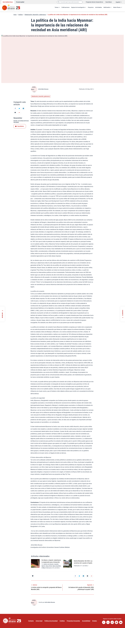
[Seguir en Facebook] (103, 622)
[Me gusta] (32, 576)
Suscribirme (20, 126)
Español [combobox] (118, 2)
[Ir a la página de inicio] (12, 6)
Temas (56, 7)
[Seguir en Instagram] (112, 622)
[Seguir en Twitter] (108, 622)
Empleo (94, 621)
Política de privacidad (51, 621)
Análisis (20, 14)
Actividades (98, 7)
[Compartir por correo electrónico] (15, 112)
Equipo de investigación (78, 7)
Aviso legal (39, 621)
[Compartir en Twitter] (19, 108)
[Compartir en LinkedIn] (23, 108)
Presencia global (20, 2)
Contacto (31, 621)
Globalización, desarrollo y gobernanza (35, 14)
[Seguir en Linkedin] (116, 622)
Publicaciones (66, 7)
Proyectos (91, 7)
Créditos (62, 621)
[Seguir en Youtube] (120, 622)
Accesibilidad (86, 621)
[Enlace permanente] (19, 112)
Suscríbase (109, 2)
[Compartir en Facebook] (15, 108)
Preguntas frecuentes (73, 621)
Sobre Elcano (116, 7)
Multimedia (107, 7)
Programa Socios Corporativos (94, 2)
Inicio (15, 14)
